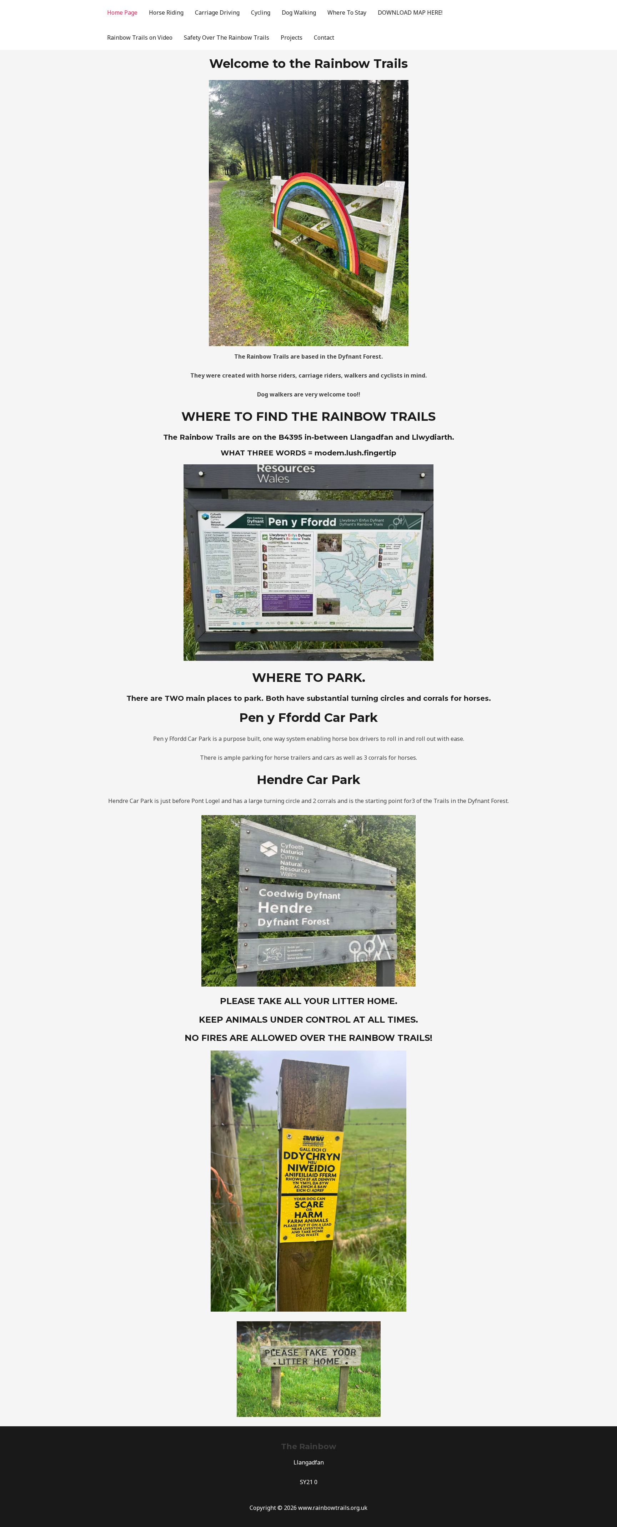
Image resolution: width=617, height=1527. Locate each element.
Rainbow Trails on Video (139, 37)
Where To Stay (346, 12)
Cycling (260, 12)
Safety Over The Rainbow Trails (226, 37)
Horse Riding (166, 12)
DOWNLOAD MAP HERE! (410, 12)
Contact (324, 37)
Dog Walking (299, 12)
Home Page (122, 12)
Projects (291, 37)
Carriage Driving (217, 12)
